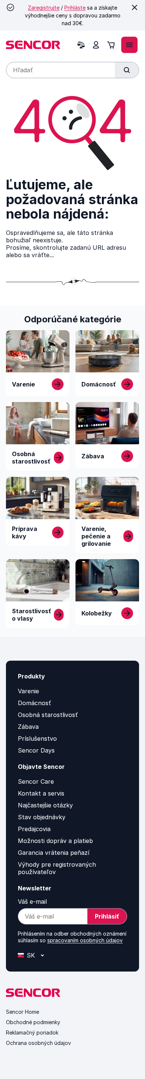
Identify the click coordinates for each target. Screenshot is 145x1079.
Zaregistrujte (43, 7)
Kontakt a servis (41, 793)
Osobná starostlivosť (48, 714)
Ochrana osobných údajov (38, 1043)
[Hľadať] (127, 70)
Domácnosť (34, 703)
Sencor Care (36, 781)
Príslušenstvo (37, 738)
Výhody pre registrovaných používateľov (57, 868)
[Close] (134, 7)
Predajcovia (34, 829)
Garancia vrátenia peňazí (53, 852)
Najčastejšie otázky (45, 805)
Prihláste (75, 7)
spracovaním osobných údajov (85, 940)
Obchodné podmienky (33, 1022)
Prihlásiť (107, 916)
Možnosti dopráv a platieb (55, 840)
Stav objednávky (41, 817)
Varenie (28, 691)
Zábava (28, 726)
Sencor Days (36, 750)
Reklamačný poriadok (32, 1032)
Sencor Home (22, 1012)
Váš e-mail (32, 901)
